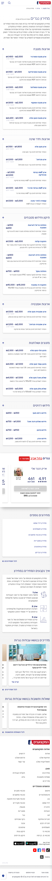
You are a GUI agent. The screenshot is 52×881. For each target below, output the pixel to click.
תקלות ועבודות (19, 773)
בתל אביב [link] (36, 458)
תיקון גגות (21, 831)
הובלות (47, 811)
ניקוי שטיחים (20, 819)
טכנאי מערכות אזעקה (16, 799)
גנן (48, 799)
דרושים (22, 753)
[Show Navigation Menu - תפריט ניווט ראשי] (2, 3)
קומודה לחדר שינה (38, 201)
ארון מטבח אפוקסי (38, 102)
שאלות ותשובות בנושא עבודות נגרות (27, 699)
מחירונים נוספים (40, 515)
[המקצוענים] (44, 2)
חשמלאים (46, 827)
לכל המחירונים (10, 561)
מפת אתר (44, 872)
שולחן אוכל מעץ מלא (37, 377)
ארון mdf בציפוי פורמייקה (39, 173)
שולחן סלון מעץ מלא (38, 388)
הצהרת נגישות (13, 872)
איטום (47, 790)
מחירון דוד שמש (39, 523)
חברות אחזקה (44, 819)
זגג (48, 815)
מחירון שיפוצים (40, 546)
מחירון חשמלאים (39, 529)
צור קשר (21, 761)
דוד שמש (46, 803)
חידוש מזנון (41, 430)
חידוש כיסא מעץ (39, 413)
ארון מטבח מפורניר (38, 56)
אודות (47, 753)
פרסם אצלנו (20, 757)
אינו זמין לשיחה (30, 488)
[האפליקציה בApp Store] (19, 843)
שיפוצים (22, 827)
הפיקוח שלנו (45, 757)
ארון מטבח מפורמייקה (37, 72)
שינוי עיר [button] (25, 459)
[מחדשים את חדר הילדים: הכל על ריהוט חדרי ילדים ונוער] (29, 653)
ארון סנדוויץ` (41, 159)
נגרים (38, 8)
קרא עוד (15, 682)
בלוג (23, 777)
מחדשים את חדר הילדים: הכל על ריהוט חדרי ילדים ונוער (29, 666)
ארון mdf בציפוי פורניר (36, 188)
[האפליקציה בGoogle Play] (32, 843)
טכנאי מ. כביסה (43, 835)
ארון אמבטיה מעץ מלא (37, 311)
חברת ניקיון (45, 823)
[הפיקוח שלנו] (3, 876)
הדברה (47, 807)
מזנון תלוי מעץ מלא (38, 350)
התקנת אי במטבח (38, 285)
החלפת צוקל (41, 271)
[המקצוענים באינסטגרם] (44, 850)
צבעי (23, 823)
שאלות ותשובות (43, 777)
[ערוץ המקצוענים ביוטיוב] (35, 850)
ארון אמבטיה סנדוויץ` (37, 324)
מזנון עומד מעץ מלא (38, 364)
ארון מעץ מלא (40, 146)
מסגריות (21, 811)
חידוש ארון (41, 438)
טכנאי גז (46, 831)
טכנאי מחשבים (19, 795)
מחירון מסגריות (40, 541)
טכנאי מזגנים (19, 790)
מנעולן (22, 807)
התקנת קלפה (40, 241)
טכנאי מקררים (19, 803)
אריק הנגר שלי (39, 468)
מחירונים (46, 773)
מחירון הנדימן (40, 552)
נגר (23, 815)
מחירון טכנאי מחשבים (37, 535)
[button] (45, 857)
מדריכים (46, 781)
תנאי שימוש (30, 872)
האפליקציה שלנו (43, 761)
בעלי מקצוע (46, 8)
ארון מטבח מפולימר (38, 87)
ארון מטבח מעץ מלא (37, 118)
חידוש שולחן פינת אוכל (36, 421)
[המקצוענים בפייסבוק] (39, 850)
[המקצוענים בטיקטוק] (48, 850)
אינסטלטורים (44, 795)
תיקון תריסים (19, 835)
